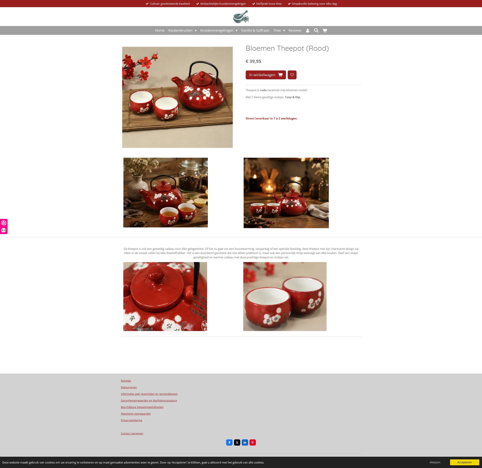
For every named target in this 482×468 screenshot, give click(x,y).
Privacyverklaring (131, 420)
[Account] (307, 30)
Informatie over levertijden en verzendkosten (149, 394)
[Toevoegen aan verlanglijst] (292, 74)
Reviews (126, 380)
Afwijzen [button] (435, 462)
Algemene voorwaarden (136, 413)
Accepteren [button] (465, 462)
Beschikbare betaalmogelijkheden (142, 407)
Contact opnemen (132, 433)
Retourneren (129, 387)
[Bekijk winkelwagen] (324, 30)
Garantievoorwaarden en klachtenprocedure (149, 400)
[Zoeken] (316, 30)
